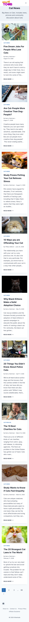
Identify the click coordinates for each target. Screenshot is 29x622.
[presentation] (14, 31)
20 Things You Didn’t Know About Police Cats (14, 366)
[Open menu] (25, 3)
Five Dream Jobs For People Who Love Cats (14, 49)
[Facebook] (3, 603)
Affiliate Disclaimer (14, 611)
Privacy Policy (22, 608)
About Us (5, 608)
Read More (8, 79)
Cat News (7, 43)
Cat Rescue (7, 422)
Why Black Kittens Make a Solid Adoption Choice (13, 302)
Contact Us (13, 608)
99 (22, 590)
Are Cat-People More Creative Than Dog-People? (14, 111)
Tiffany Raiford (9, 247)
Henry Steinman (10, 56)
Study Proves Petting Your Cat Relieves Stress (14, 178)
